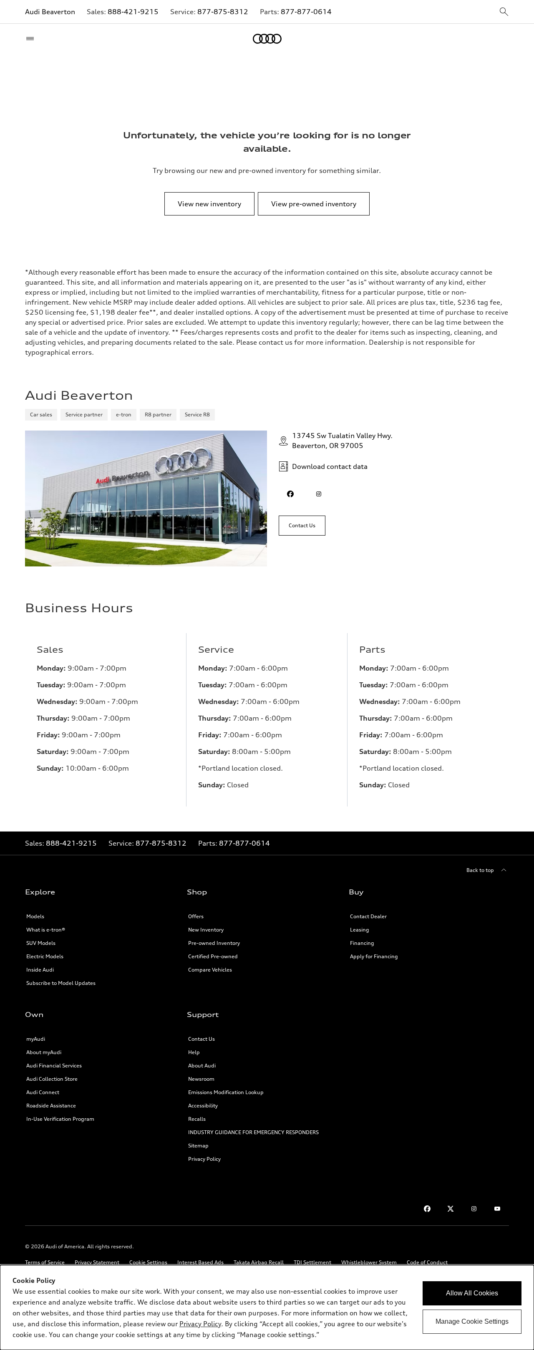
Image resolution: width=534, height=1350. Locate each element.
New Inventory (206, 930)
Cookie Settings (148, 1262)
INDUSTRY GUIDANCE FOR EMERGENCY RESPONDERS (253, 1132)
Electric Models (44, 956)
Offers (196, 916)
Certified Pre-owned (213, 956)
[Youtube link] (497, 1208)
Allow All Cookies (472, 1293)
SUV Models (40, 943)
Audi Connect (42, 1092)
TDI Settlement (312, 1262)
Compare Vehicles (210, 970)
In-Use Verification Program (60, 1119)
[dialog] (267, 1307)
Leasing (359, 930)
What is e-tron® (45, 930)
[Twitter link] (450, 1208)
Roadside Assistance (51, 1105)
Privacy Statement (97, 1262)
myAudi (35, 1039)
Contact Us (201, 1039)
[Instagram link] (474, 1208)
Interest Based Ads (200, 1262)
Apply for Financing (374, 956)
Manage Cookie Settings (472, 1321)
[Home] (267, 39)
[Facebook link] (427, 1208)
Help (194, 1052)
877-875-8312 (222, 12)
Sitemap (198, 1145)
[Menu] (32, 38)
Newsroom (201, 1079)
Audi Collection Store (52, 1079)
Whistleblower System (369, 1262)
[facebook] (290, 494)
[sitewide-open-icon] (504, 12)
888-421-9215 (133, 12)
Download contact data (330, 466)
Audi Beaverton (50, 12)
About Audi (202, 1065)
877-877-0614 (306, 12)
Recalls (197, 1119)
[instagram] (318, 494)
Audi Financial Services (54, 1065)
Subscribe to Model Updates (61, 983)
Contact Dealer (368, 916)
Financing (362, 943)
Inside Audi (40, 970)
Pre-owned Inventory (214, 943)
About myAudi (43, 1052)
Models (35, 916)
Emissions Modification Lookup (226, 1092)
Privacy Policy (204, 1159)
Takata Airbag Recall (259, 1262)
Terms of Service (45, 1262)
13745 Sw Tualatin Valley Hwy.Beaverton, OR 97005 (342, 440)
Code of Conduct (427, 1262)
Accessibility (203, 1105)
